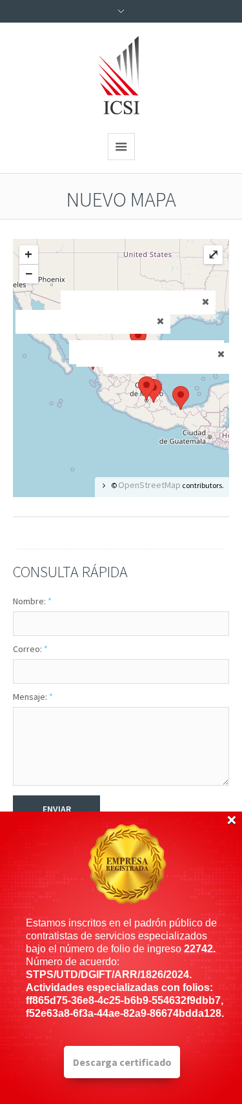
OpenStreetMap (149, 485)
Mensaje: (33, 696)
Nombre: (32, 601)
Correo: (30, 649)
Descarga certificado (122, 1062)
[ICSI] (121, 76)
